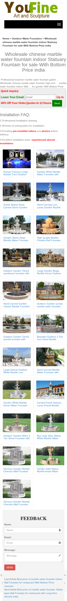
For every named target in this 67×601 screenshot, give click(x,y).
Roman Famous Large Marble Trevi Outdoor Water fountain (15, 174)
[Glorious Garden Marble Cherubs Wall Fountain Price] (16, 455)
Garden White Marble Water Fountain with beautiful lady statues (48, 174)
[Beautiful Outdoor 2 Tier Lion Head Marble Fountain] (49, 323)
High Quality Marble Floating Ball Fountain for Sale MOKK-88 (49, 240)
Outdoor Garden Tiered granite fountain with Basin (16, 339)
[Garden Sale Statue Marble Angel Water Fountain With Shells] (49, 455)
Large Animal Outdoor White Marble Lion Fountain (15, 372)
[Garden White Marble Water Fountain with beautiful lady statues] (49, 158)
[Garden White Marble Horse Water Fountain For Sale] (16, 389)
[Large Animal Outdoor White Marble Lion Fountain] (16, 356)
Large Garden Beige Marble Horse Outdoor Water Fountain (49, 273)
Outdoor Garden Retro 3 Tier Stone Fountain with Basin (16, 438)
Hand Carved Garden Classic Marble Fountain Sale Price (16, 306)
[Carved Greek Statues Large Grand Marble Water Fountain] (49, 389)
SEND (10, 567)
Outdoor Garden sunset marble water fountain (50, 305)
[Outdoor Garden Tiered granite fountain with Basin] (16, 323)
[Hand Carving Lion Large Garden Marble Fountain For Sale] (49, 191)
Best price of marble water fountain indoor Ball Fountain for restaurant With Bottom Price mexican (33, 582)
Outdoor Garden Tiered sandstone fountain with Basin (16, 273)
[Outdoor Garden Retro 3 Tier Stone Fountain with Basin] (16, 422)
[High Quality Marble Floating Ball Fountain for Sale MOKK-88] (49, 224)
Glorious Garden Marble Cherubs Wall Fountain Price (16, 471)
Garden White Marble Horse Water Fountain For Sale (15, 405)
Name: (8, 524)
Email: (8, 537)
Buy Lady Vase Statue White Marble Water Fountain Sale (49, 438)
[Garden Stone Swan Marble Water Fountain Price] (16, 224)
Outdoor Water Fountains (27, 38)
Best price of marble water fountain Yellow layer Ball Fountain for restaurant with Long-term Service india (33, 593)
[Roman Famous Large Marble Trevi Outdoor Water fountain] (16, 158)
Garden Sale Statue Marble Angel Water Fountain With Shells (48, 471)
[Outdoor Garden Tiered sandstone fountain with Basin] (16, 257)
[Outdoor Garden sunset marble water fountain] (49, 290)
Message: (10, 550)
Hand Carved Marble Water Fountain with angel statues (48, 372)
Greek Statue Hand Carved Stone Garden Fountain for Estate (15, 207)
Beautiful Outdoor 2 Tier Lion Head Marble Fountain (50, 339)
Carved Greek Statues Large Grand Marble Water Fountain (49, 405)
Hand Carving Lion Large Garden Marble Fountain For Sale (48, 207)
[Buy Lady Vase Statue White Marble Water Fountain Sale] (49, 422)
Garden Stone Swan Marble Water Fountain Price (15, 240)
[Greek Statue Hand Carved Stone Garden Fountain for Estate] (16, 191)
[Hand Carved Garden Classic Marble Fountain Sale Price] (16, 290)
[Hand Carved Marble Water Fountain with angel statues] (49, 356)
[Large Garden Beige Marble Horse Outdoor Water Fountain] (49, 257)
